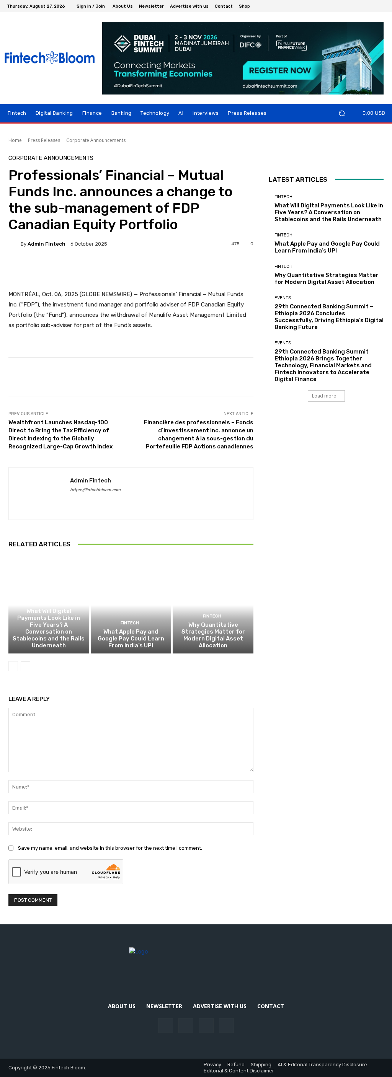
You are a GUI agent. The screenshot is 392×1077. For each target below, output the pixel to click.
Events (282, 298)
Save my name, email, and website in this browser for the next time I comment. (110, 848)
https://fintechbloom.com (95, 490)
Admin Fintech (46, 243)
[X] (380, 6)
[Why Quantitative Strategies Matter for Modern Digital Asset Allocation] (213, 605)
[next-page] (25, 666)
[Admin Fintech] (14, 244)
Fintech (48, 602)
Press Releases (44, 140)
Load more (324, 396)
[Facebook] (353, 6)
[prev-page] (13, 666)
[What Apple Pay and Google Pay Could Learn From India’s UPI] (131, 605)
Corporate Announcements (96, 140)
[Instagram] (362, 6)
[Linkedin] (371, 6)
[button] (342, 113)
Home (15, 140)
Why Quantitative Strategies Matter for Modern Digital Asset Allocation (213, 635)
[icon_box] (248, 7)
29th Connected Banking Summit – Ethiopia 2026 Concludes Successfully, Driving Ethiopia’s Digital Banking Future (329, 317)
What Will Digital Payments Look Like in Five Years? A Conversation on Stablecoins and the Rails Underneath (49, 628)
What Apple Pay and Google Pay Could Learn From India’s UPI (131, 638)
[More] (250, 270)
